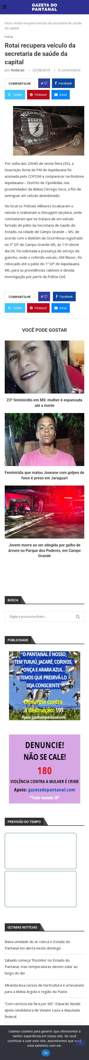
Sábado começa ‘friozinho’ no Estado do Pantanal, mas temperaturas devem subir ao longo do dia (41, 966)
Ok (46, 1053)
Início (8, 23)
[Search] (84, 7)
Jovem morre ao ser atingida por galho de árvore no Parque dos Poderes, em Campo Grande (44, 550)
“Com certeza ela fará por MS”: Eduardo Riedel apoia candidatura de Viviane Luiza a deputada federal (42, 1010)
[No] (80, 1043)
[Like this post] (45, 83)
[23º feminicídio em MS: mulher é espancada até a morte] (44, 367)
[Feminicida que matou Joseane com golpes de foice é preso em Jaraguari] (44, 439)
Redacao (17, 70)
